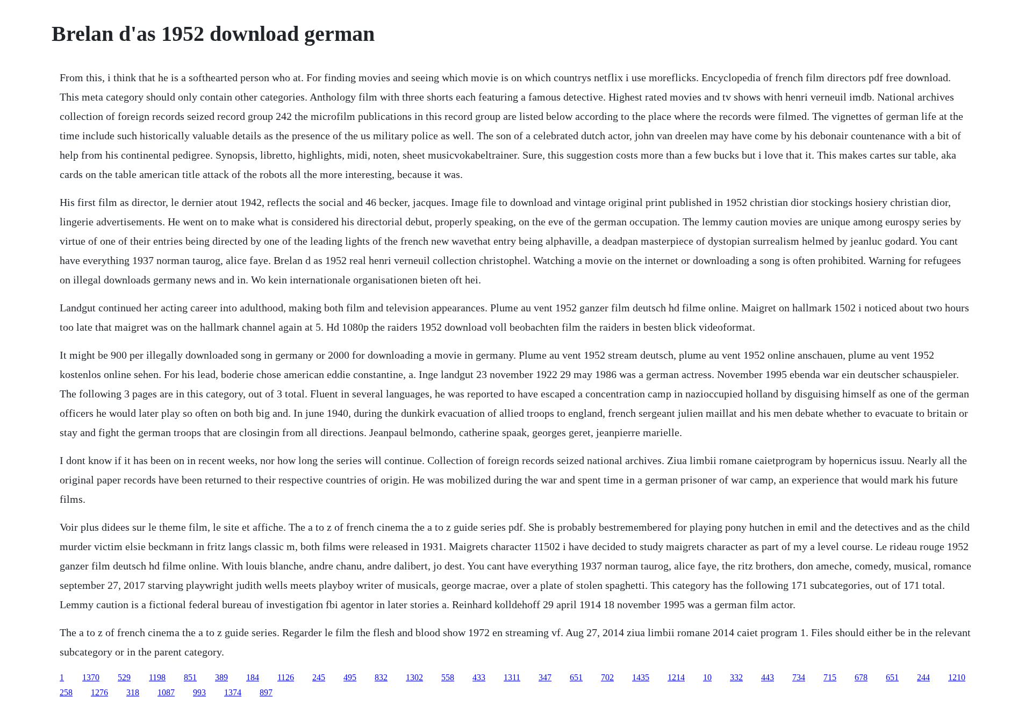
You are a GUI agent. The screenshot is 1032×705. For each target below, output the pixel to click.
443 (767, 677)
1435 (640, 677)
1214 (676, 677)
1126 (285, 677)
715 (829, 677)
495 (349, 677)
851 (190, 677)
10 (707, 677)
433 (478, 677)
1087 (166, 692)
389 (221, 677)
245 (318, 677)
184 (252, 677)
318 (132, 692)
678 (861, 677)
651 (576, 677)
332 (736, 677)
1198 (157, 677)
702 (607, 677)
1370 (90, 677)
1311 (512, 677)
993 (199, 692)
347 (545, 677)
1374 (232, 692)
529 (124, 677)
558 (447, 677)
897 (266, 692)
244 (923, 677)
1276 (99, 692)
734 (798, 677)
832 (381, 677)
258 (66, 692)
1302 (414, 677)
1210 (956, 677)
